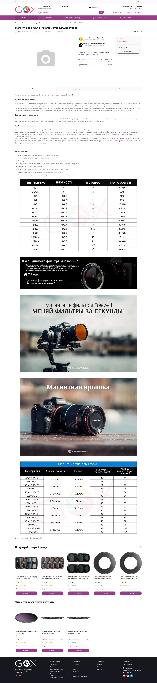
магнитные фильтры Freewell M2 (88, 54)
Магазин (99, 664)
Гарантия (30, 2)
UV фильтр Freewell (119, 141)
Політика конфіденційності (56, 2)
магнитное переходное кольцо (121, 139)
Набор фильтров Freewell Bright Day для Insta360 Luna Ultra (52, 577)
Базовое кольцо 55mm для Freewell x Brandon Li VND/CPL (103, 577)
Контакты (38, 2)
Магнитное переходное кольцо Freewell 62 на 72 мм (77, 632)
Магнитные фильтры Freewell (47, 23)
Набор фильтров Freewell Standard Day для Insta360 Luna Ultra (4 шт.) (78, 577)
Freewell (36, 32)
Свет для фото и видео (56, 677)
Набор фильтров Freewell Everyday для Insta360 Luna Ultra (26, 577)
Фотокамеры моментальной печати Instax (60, 674)
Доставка (18, 2)
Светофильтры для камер (72, 18)
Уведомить (128, 52)
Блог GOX (99, 669)
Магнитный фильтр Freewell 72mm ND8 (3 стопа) (26, 632)
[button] (137, 547)
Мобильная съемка (125, 18)
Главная (17, 23)
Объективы (48, 18)
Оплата (24, 2)
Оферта (44, 2)
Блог (98, 671)
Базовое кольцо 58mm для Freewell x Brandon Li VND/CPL (129, 577)
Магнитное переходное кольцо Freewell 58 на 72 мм (51, 632)
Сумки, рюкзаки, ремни (99, 18)
